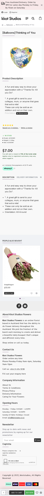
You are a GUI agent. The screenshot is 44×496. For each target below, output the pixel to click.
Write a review (26, 128)
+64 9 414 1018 (17, 369)
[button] (20, 298)
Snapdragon (9, 284)
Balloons (9, 25)
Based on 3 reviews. (10, 128)
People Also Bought (12, 241)
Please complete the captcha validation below (9, 453)
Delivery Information (27, 177)
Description (8, 177)
